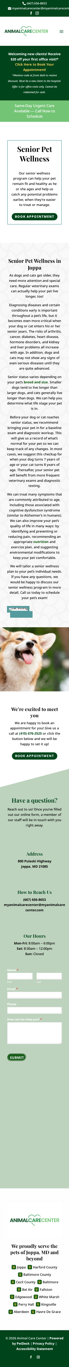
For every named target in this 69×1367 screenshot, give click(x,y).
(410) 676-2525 (30, 733)
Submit (17, 1057)
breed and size (36, 382)
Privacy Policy (43, 1343)
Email (12, 989)
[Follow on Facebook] (31, 1357)
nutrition (41, 541)
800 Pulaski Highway (34, 861)
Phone (11, 1004)
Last (38, 981)
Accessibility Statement (34, 1349)
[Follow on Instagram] (38, 1357)
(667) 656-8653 (34, 899)
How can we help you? (24, 1019)
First (9, 981)
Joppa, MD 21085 (34, 866)
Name (13, 970)
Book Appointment (34, 216)
